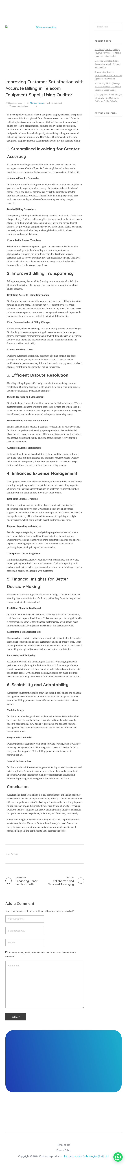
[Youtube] (68, 1123)
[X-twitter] (88, 1123)
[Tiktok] (78, 1123)
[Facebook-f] (58, 1123)
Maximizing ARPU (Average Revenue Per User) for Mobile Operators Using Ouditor (108, 52)
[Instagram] (38, 1123)
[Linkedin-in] (48, 1123)
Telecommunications (19, 106)
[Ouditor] (19, 10)
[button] (118, 1157)
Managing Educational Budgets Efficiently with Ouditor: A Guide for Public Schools (108, 98)
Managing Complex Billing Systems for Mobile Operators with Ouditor (108, 64)
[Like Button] (33, 106)
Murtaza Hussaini (37, 103)
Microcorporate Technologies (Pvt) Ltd (86, 1156)
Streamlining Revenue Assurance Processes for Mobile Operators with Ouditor (108, 75)
